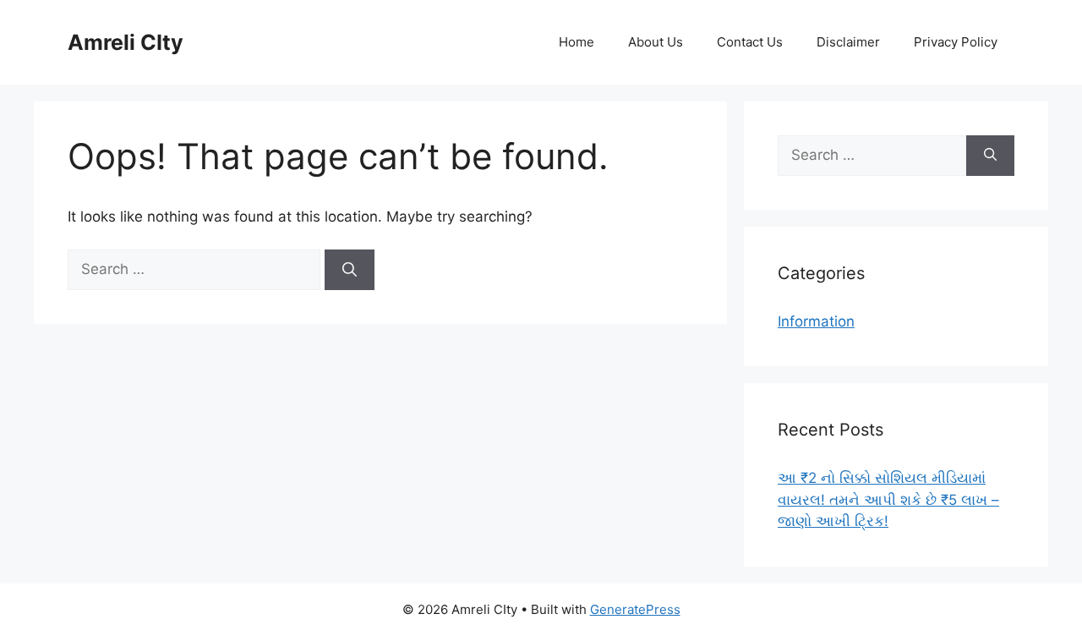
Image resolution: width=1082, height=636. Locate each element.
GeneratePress (635, 609)
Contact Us (750, 42)
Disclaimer (848, 42)
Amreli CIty (125, 42)
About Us (655, 42)
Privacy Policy (955, 42)
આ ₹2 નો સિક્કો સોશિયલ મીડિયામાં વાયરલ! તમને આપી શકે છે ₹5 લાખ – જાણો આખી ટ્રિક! (888, 499)
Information (816, 321)
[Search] (349, 269)
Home (576, 42)
